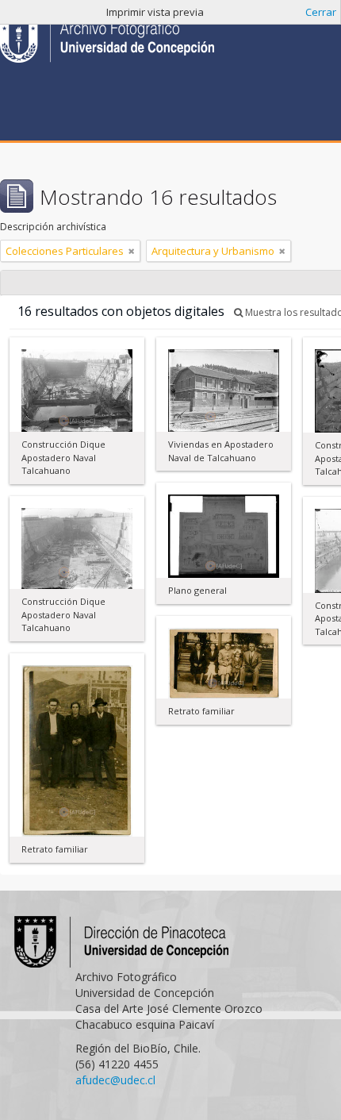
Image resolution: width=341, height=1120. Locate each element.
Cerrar (320, 12)
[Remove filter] (131, 251)
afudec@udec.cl (115, 1079)
